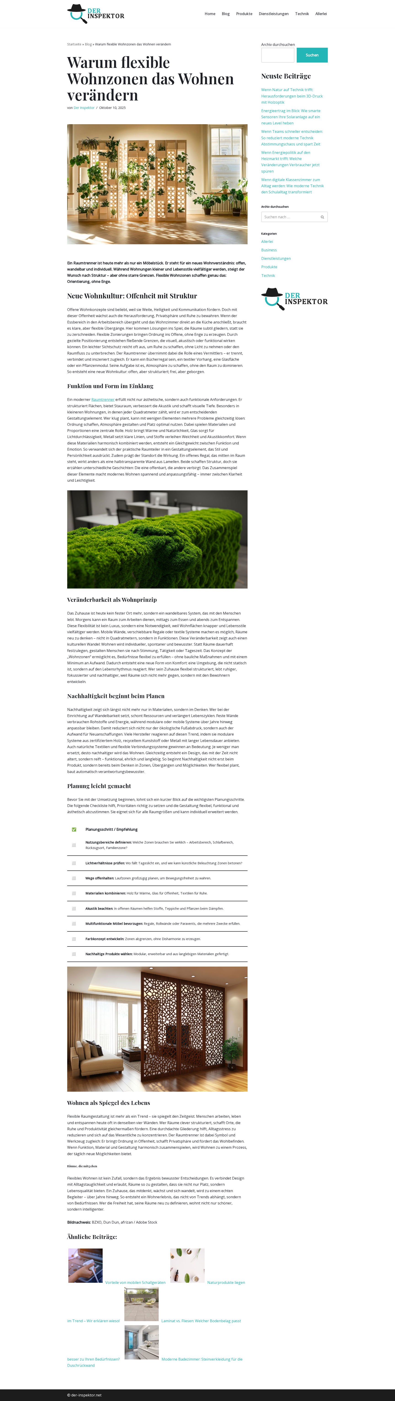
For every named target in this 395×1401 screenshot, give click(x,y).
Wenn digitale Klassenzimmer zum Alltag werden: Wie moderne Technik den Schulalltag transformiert (292, 186)
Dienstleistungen (274, 13)
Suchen (312, 55)
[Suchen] (323, 217)
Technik (302, 13)
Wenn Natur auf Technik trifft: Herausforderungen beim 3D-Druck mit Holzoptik (292, 96)
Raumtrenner (103, 399)
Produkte (244, 13)
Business (269, 249)
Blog (226, 13)
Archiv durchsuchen (278, 44)
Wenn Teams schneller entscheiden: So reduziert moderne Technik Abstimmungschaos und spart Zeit (292, 137)
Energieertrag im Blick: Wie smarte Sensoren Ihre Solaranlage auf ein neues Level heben (290, 117)
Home (210, 13)
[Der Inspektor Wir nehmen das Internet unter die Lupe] (95, 14)
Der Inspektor (84, 107)
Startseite (74, 44)
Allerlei (321, 13)
